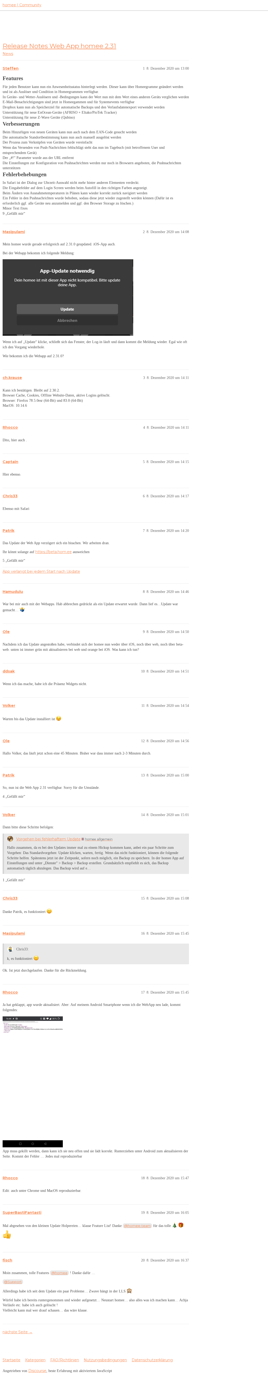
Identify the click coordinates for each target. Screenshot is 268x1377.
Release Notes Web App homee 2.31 (59, 46)
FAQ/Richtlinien (64, 1360)
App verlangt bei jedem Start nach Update (41, 571)
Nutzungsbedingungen (105, 1360)
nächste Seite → (17, 1332)
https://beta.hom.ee (53, 551)
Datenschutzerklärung (152, 1360)
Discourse (37, 1370)
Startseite (11, 1360)
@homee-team (137, 1226)
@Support (13, 1282)
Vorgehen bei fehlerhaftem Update (48, 839)
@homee (59, 1273)
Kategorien (35, 1360)
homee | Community (22, 5)
